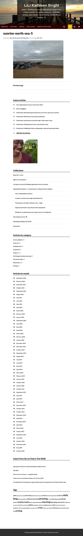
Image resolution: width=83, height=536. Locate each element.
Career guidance (18, 240)
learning (46, 502)
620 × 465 (39, 38)
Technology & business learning (22, 256)
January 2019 (20, 379)
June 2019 (19, 363)
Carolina (56, 532)
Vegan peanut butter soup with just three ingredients (30, 207)
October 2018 (20, 382)
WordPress (39, 532)
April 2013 (19, 425)
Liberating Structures (44, 26)
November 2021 (21, 284)
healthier (15, 502)
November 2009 (21, 444)
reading (45, 505)
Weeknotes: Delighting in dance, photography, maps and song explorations (37, 128)
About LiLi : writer (18, 175)
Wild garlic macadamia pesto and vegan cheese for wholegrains (33, 212)
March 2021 (19, 310)
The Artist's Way (18, 259)
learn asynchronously (36, 502)
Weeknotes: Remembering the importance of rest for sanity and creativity (37, 112)
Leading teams (17, 246)
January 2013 (20, 431)
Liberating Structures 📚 (20, 217)
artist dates (27, 495)
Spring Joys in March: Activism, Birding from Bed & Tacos (29, 466)
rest (53, 505)
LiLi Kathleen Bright (41, 5)
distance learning (33, 499)
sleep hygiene (26, 508)
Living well (13, 26)
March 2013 (19, 428)
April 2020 (19, 330)
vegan (47, 508)
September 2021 (21, 291)
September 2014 (21, 415)
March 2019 (19, 372)
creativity (59, 495)
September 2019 (21, 353)
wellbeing (54, 508)
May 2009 (19, 447)
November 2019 (21, 346)
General (15, 243)
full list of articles (23, 133)
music (20, 505)
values (44, 508)
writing (18, 510)
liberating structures (57, 502)
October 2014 (20, 412)
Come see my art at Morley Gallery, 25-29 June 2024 (28, 478)
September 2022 (21, 278)
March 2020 (19, 333)
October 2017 (20, 389)
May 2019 (19, 366)
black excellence (39, 495)
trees (40, 507)
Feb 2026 (15, 470)
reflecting (50, 505)
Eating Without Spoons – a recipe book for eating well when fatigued (32, 189)
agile (17, 495)
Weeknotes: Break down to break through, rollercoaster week (34, 120)
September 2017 (21, 392)
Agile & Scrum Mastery (19, 179)
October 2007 (20, 451)
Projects (15, 253)
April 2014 (19, 418)
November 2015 (21, 405)
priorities (40, 505)
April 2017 (19, 399)
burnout (48, 495)
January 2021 (20, 317)
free (49, 499)
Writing (21, 26)
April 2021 (19, 307)
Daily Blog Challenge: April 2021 (22, 221)
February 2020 (20, 337)
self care (20, 508)
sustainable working (34, 508)
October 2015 (20, 408)
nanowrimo (25, 505)
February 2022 (20, 281)
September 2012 (21, 434)
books (44, 495)
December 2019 (21, 343)
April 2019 (19, 369)
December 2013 (21, 421)
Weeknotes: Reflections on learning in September (30, 116)
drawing (43, 498)
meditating (67, 502)
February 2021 (20, 314)
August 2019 (20, 356)
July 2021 (19, 297)
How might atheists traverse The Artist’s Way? (29, 105)
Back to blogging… (21, 108)
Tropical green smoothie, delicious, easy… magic (28, 203)
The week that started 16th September (19, 38)
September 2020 (21, 320)
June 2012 (19, 438)
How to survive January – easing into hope (25, 474)
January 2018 (20, 386)
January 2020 (20, 340)
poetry (30, 505)
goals (58, 499)
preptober (36, 505)
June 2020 (19, 324)
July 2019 (19, 359)
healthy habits (23, 502)
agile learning (21, 495)
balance (33, 495)
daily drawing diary (22, 499)
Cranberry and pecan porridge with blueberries (28, 198)
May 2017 (19, 395)
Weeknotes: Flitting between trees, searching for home (32, 124)
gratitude (62, 499)
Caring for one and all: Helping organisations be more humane (30, 184)
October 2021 (20, 288)
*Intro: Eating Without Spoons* (24, 193)
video (50, 508)
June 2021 (19, 301)
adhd (14, 495)
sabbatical (15, 508)
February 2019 (20, 376)
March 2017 (19, 402)
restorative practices (60, 505)
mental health (16, 505)
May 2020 (19, 327)
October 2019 (20, 350)
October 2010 (20, 441)
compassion (53, 495)
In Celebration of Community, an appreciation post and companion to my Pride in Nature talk (39, 482)
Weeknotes (4, 26)
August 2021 (20, 294)
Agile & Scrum (31, 26)
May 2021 (19, 304)
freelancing (53, 499)
